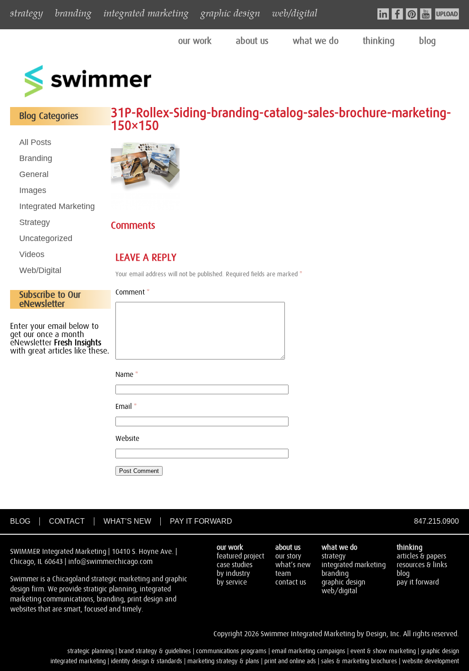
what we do (315, 41)
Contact (67, 521)
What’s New (127, 521)
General (34, 174)
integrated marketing (146, 12)
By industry (233, 573)
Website (127, 438)
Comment (132, 292)
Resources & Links (422, 565)
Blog (20, 521)
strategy (26, 12)
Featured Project (240, 556)
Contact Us (290, 582)
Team (283, 573)
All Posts (35, 142)
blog (427, 41)
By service (232, 582)
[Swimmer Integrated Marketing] (88, 96)
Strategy (34, 222)
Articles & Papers (421, 556)
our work (195, 41)
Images (32, 190)
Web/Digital (40, 270)
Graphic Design (343, 582)
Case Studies (234, 565)
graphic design (230, 12)
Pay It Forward (201, 521)
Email (126, 406)
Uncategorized (45, 238)
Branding (35, 158)
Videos (31, 254)
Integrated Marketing (57, 206)
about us (252, 41)
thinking (379, 41)
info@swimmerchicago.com (110, 561)
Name (126, 374)
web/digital (294, 12)
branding (73, 12)
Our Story (288, 556)
